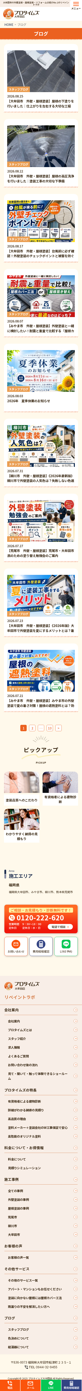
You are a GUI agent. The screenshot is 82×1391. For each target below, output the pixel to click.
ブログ (9, 1317)
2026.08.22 (40, 172)
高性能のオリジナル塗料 (24, 1136)
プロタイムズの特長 (20, 1089)
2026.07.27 (40, 547)
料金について (17, 1159)
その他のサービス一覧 (23, 1280)
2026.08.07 (40, 322)
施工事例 (11, 1179)
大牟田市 (14, 1234)
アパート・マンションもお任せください (35, 1289)
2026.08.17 (40, 247)
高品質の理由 (17, 1118)
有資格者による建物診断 (24, 1101)
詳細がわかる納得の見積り (26, 1110)
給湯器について (18, 1347)
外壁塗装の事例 (18, 1199)
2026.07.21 (40, 697)
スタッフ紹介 (17, 1038)
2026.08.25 (40, 97)
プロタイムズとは (20, 1030)
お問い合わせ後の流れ (23, 1065)
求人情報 (14, 1047)
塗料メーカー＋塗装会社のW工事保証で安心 (37, 1127)
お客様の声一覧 (18, 1257)
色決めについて (18, 1338)
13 (50, 728)
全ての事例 (15, 1191)
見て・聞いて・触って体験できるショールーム (37, 1075)
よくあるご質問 (18, 1056)
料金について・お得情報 (24, 1147)
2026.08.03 (28, 395)
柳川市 (12, 1226)
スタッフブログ (18, 1329)
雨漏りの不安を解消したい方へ (29, 1306)
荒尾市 (12, 1217)
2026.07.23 (40, 622)
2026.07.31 (40, 472)
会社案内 (11, 1009)
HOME (8, 24)
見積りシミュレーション (24, 1168)
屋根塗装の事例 (18, 1208)
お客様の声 (13, 1245)
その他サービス (16, 1268)
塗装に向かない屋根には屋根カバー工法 (35, 1298)
